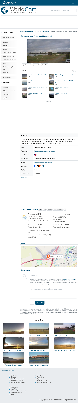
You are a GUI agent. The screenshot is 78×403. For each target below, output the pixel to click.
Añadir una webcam (17, 379)
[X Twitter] (38, 166)
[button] (42, 64)
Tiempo (6, 94)
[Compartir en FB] (35, 166)
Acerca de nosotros (18, 383)
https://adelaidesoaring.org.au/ (44, 151)
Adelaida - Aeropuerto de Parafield (37, 75)
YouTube (14, 389)
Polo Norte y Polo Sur (9, 68)
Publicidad (40, 377)
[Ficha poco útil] (29, 64)
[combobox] (63, 10)
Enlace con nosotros (44, 383)
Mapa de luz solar (9, 91)
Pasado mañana (58, 209)
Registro (14, 375)
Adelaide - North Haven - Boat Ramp (37, 87)
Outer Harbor (31, 81)
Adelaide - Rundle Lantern (62, 87)
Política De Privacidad (18, 391)
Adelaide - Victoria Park (61, 93)
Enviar (40, 303)
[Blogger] (40, 166)
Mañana (50, 209)
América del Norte (9, 53)
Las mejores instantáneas (43, 162)
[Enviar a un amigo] (43, 166)
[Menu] (73, 2)
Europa (5, 73)
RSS (12, 394)
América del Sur (8, 56)
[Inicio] (9, 3)
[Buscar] (74, 10)
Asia (4, 63)
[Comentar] (34, 64)
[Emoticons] (32, 303)
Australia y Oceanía (9, 60)
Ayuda (5, 98)
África (5, 49)
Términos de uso (17, 393)
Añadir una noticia (17, 381)
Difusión (14, 377)
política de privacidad (69, 279)
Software (6, 87)
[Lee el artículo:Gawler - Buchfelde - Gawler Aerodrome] (35, 155)
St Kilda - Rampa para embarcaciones (65, 75)
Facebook (14, 387)
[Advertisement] (39, 22)
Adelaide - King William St (35, 93)
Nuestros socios (42, 381)
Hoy (45, 209)
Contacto (40, 375)
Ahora (40, 209)
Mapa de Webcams (9, 37)
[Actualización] (65, 210)
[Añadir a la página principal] (37, 64)
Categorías (7, 77)
